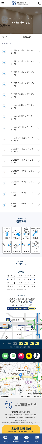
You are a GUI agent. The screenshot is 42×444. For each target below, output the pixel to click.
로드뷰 (23, 396)
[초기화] (39, 382)
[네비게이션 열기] (3, 3)
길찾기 (28, 396)
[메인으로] (21, 3)
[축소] (39, 378)
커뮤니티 (5, 37)
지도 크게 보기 (36, 396)
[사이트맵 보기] (39, 3)
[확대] (39, 374)
